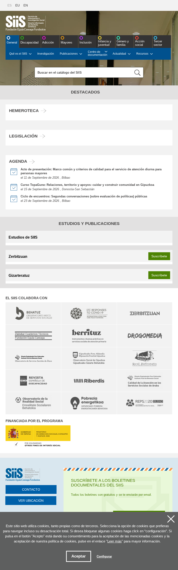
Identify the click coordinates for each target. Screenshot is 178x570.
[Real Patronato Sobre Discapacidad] (144, 358)
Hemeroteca (24, 110)
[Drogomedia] (144, 336)
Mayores (66, 42)
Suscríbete (159, 256)
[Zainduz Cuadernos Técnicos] (33, 336)
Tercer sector (158, 43)
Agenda (18, 161)
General (12, 42)
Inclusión (85, 42)
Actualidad (119, 53)
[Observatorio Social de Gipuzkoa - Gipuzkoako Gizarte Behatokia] (89, 358)
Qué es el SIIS (18, 53)
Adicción (48, 42)
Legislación (23, 136)
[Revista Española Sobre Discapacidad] (33, 381)
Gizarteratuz (19, 275)
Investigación (45, 53)
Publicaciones (69, 53)
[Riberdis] (89, 381)
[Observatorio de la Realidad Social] (33, 403)
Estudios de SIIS (23, 237)
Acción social (139, 43)
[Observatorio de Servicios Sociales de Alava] (33, 358)
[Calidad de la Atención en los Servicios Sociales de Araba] (144, 381)
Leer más (114, 541)
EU (17, 5)
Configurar (104, 556)
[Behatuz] (33, 313)
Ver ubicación (31, 500)
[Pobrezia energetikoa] (89, 403)
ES (9, 5)
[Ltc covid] (89, 313)
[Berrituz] (89, 336)
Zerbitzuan (18, 257)
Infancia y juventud (104, 43)
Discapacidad (29, 42)
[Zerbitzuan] (144, 313)
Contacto (31, 489)
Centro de (97, 53)
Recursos (142, 53)
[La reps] (144, 403)
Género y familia (123, 43)
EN (25, 5)
